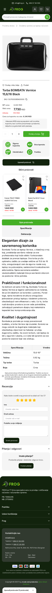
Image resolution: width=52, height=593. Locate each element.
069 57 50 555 (18, 541)
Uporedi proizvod (24, 162)
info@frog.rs (10, 538)
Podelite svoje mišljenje (13, 423)
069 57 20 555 (19, 544)
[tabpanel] (26, 310)
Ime (5, 405)
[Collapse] (33, 590)
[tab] (26, 222)
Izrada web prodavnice (30, 582)
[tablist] (26, 228)
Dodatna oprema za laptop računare (33, 26)
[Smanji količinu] (5, 134)
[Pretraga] (47, 17)
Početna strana (8, 26)
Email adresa (9, 414)
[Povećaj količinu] (19, 134)
